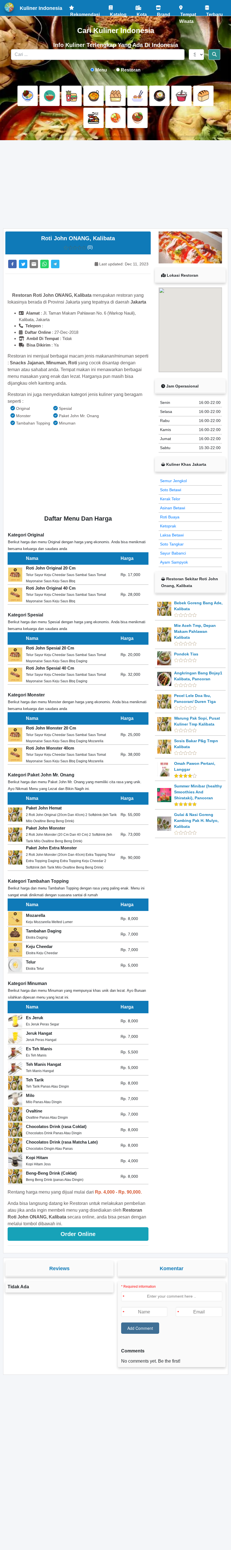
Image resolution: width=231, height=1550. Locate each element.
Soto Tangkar (172, 544)
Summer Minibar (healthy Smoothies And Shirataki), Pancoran (198, 792)
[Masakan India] (93, 96)
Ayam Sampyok (174, 562)
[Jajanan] (115, 96)
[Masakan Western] (27, 96)
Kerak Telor (170, 499)
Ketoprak (168, 526)
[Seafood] (93, 118)
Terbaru (214, 13)
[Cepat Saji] (71, 96)
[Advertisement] (116, 184)
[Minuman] (181, 96)
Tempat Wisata (187, 13)
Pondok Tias (186, 654)
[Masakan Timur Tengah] (137, 118)
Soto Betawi (170, 490)
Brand (163, 13)
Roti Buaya (169, 517)
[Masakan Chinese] (49, 96)
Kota (141, 13)
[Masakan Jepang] (137, 96)
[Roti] (203, 96)
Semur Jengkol (173, 481)
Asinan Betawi (172, 508)
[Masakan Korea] (159, 96)
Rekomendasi (84, 13)
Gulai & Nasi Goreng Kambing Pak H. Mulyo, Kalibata (196, 820)
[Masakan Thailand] (115, 118)
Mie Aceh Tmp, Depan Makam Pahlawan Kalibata (195, 631)
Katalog (117, 13)
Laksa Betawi (172, 535)
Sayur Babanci (173, 553)
